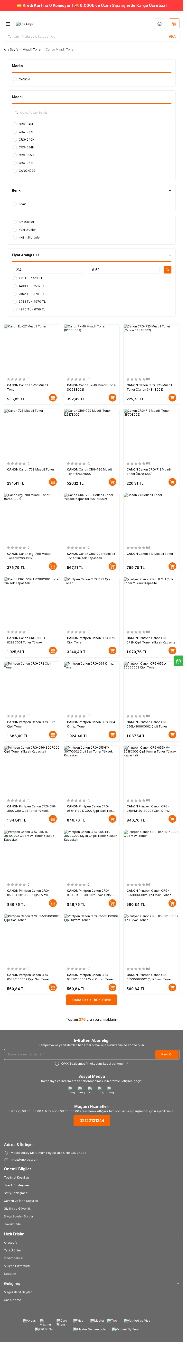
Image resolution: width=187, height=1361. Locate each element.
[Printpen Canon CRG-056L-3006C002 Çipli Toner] (151, 686)
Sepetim (10, 1273)
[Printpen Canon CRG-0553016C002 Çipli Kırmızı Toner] (92, 939)
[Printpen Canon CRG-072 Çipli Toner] (32, 686)
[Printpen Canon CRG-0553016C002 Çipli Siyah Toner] (151, 939)
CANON (13, 385)
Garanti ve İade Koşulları (21, 1201)
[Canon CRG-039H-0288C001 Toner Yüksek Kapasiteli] (32, 602)
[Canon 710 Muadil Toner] (151, 518)
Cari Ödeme (12, 1300)
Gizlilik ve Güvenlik (17, 1208)
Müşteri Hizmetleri (17, 1266)
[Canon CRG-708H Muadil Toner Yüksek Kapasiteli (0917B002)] (92, 518)
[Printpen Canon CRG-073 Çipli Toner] (92, 602)
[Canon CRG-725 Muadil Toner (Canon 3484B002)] (151, 349)
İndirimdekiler (13, 1258)
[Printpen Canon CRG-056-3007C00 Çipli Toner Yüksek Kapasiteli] (32, 771)
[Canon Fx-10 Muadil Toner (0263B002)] (92, 349)
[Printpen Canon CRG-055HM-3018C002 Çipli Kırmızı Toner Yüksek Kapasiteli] (151, 771)
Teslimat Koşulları (16, 1177)
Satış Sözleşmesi (16, 1193)
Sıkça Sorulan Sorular (19, 1216)
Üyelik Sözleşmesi (17, 1185)
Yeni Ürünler (12, 1250)
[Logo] (25, 24)
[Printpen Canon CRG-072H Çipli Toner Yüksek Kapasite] (151, 602)
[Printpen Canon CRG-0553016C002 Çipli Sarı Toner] (32, 939)
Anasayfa (10, 1242)
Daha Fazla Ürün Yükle (91, 1000)
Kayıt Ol (166, 1054)
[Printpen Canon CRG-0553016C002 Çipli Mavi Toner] (151, 855)
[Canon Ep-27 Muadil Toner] (32, 349)
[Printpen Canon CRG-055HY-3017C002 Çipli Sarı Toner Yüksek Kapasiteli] (92, 771)
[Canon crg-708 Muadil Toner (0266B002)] (32, 518)
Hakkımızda (12, 1224)
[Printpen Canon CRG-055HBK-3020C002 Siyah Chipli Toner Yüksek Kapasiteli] (92, 855)
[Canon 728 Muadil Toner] (32, 434)
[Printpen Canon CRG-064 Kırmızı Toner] (92, 686)
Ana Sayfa (11, 49)
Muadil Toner (32, 49)
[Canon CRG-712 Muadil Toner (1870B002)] (151, 434)
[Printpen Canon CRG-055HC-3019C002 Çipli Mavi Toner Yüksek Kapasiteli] (32, 855)
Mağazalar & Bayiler (18, 1292)
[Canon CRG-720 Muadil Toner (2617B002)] (92, 434)
